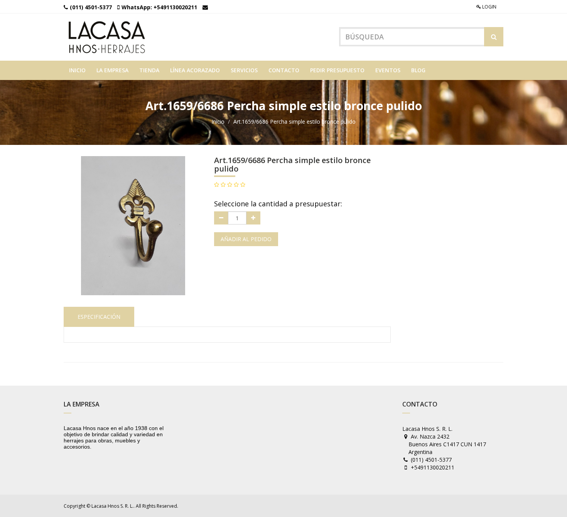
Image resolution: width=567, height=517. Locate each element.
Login (488, 6)
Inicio (217, 121)
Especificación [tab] (99, 316)
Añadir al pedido (246, 239)
